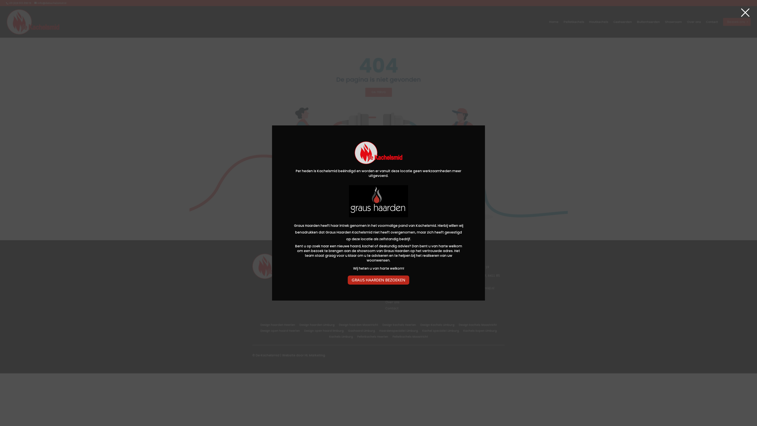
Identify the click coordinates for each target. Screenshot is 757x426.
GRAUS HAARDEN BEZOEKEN (378, 280)
